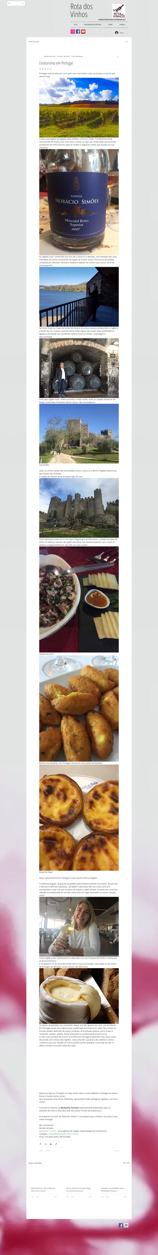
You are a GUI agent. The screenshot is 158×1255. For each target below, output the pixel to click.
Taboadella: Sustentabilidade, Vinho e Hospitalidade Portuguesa (112, 1189)
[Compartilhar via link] (56, 1144)
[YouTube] (83, 31)
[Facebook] (78, 31)
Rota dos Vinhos (81, 10)
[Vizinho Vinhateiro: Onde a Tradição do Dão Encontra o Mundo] (44, 1175)
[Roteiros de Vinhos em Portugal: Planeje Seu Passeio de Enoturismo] (79, 1175)
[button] (127, 41)
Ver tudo (126, 1163)
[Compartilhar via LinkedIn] (51, 1144)
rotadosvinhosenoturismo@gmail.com (111, 19)
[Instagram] (73, 31)
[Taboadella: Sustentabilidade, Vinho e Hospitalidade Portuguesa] (113, 1175)
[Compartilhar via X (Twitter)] (45, 1144)
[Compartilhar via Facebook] (40, 1144)
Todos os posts (33, 41)
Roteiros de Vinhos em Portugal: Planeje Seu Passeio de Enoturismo (78, 1189)
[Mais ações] (117, 56)
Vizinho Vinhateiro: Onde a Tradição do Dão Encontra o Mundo (43, 1189)
